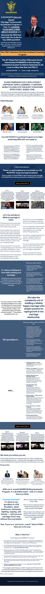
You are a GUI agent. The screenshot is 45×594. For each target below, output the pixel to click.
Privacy (36, 581)
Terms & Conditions (30, 581)
